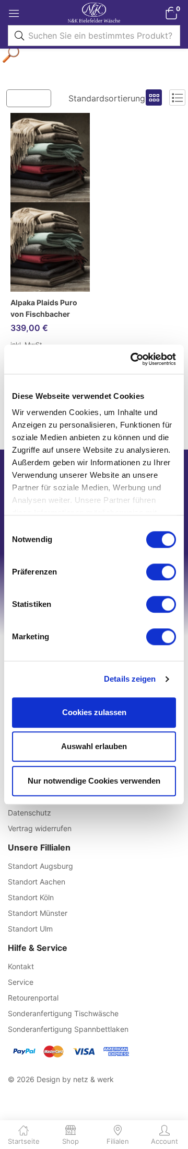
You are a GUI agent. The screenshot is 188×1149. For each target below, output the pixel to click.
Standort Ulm (30, 928)
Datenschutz (29, 812)
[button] (171, 12)
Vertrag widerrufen (40, 828)
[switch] (161, 572)
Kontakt (21, 966)
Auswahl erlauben (94, 746)
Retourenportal (33, 997)
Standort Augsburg (40, 865)
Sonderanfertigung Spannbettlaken (68, 1029)
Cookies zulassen (94, 712)
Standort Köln (31, 897)
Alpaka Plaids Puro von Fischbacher (43, 308)
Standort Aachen (36, 881)
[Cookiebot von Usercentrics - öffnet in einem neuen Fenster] (132, 359)
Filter (34, 97)
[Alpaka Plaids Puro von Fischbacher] (50, 202)
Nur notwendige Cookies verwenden (94, 780)
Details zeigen (130, 678)
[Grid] (154, 97)
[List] (177, 97)
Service (20, 982)
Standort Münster (37, 913)
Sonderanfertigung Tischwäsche (63, 1013)
